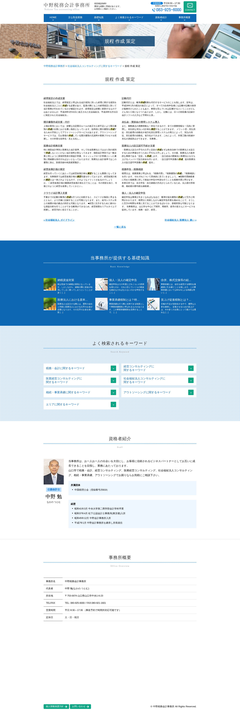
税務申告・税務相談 (132, 169)
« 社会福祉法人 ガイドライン (59, 220)
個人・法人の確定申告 (133, 193)
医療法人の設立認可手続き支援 (138, 145)
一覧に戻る (120, 227)
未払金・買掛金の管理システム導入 (141, 122)
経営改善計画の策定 (54, 169)
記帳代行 (126, 98)
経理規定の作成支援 (54, 98)
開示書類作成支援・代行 (57, 122)
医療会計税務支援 (53, 145)
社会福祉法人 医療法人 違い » (180, 220)
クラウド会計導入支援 (55, 193)
